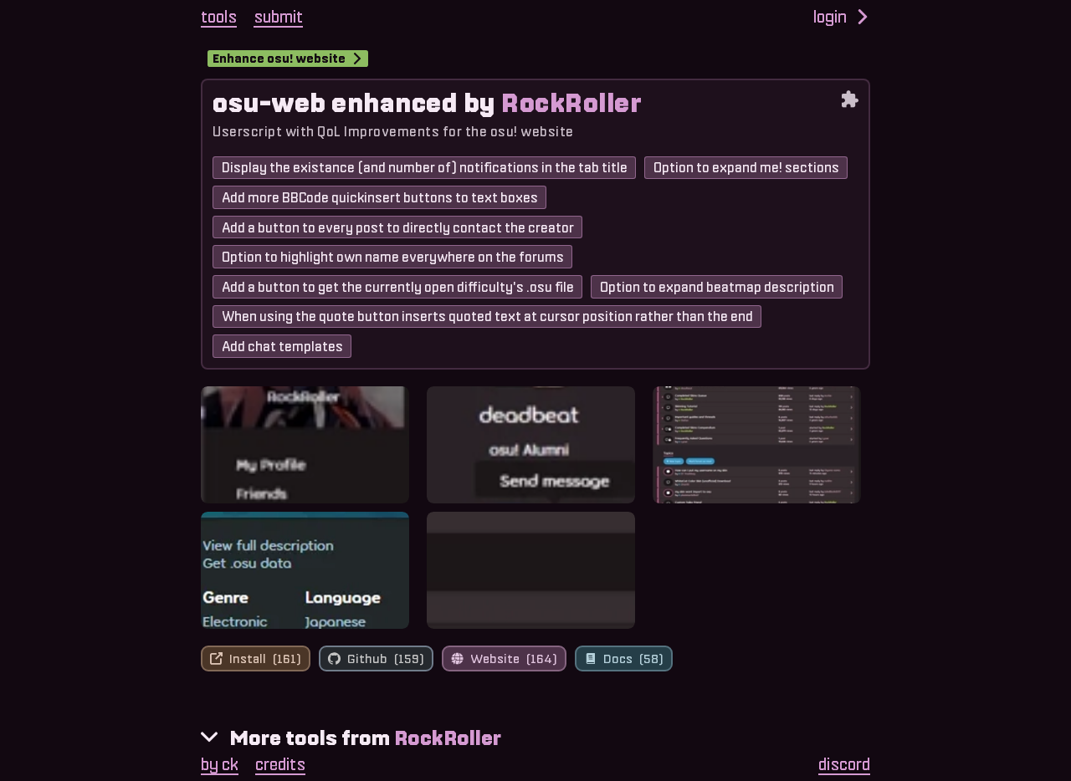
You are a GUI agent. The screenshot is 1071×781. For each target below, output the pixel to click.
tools (219, 16)
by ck (219, 764)
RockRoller (447, 738)
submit (278, 16)
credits (280, 764)
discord (844, 764)
